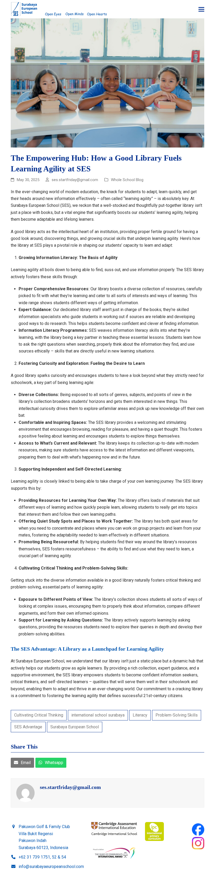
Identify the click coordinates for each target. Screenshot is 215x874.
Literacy (140, 715)
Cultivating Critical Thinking (38, 715)
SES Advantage (28, 726)
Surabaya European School (74, 726)
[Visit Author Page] (25, 792)
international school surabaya (98, 715)
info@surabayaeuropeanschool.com (51, 866)
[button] (201, 9)
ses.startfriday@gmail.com (70, 787)
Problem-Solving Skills (176, 715)
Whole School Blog (127, 179)
